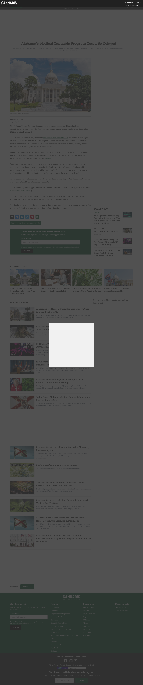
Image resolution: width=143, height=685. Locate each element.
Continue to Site (133, 2)
